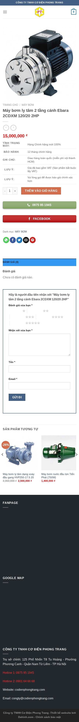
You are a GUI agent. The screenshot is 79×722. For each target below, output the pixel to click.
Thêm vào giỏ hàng (41, 190)
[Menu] (5, 11)
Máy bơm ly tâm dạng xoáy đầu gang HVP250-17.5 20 (18, 476)
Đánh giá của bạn (20, 305)
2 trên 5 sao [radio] (35, 310)
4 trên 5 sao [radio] (44, 316)
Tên (12, 362)
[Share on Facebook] (13, 240)
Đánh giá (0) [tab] (10, 262)
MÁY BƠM (28, 105)
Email (13, 378)
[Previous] (2, 462)
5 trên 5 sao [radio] (17, 322)
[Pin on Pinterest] (33, 240)
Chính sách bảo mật (48, 717)
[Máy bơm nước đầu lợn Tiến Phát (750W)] (58, 452)
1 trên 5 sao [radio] (14, 310)
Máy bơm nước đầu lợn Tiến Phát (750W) (57, 476)
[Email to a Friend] (26, 240)
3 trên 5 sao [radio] (17, 316)
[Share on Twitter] (19, 240)
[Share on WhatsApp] (6, 240)
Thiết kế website (60, 712)
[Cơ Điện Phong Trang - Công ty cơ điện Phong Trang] (39, 12)
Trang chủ (10, 105)
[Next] (76, 462)
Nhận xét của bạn (20, 330)
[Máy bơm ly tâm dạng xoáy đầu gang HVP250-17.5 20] (20, 452)
